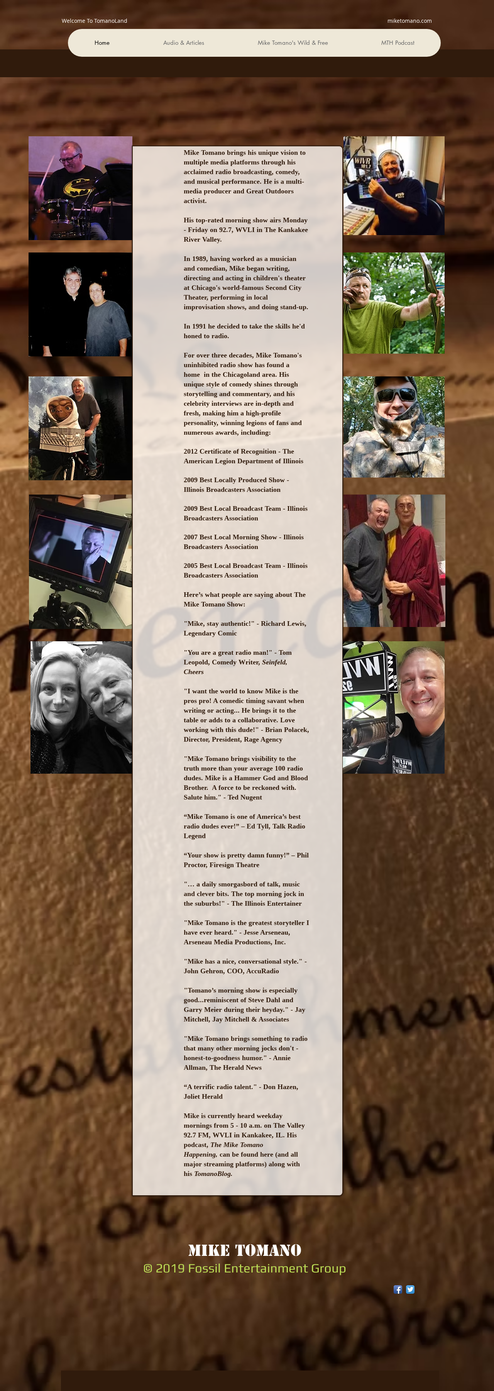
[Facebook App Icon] (398, 1289)
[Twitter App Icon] (410, 1289)
